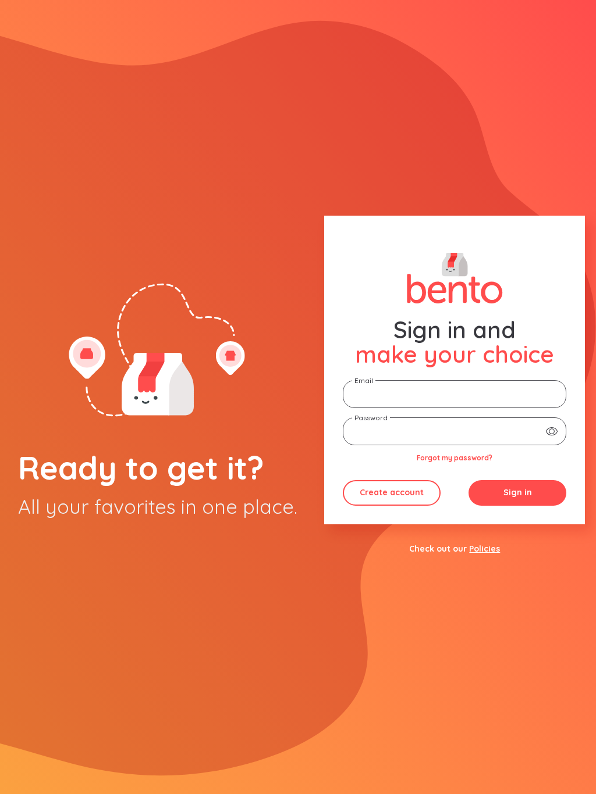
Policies (484, 548)
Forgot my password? (454, 457)
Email (363, 380)
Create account (392, 492)
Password (371, 417)
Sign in (517, 492)
